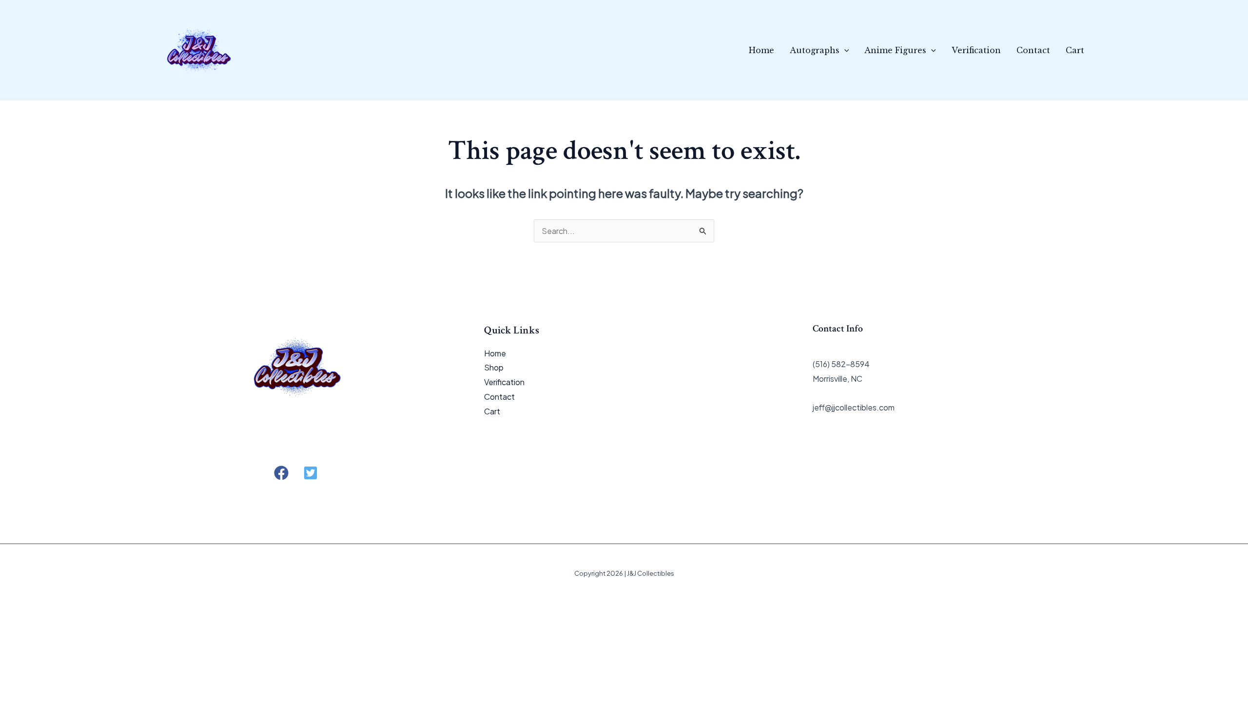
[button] (844, 50)
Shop (494, 367)
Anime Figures (895, 50)
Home (761, 50)
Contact (1033, 50)
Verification (976, 50)
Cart (1075, 50)
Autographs (814, 50)
